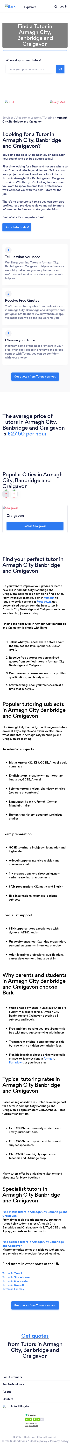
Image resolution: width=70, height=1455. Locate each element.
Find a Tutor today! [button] (17, 227)
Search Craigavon (35, 526)
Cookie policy (38, 1441)
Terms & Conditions (14, 1441)
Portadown (43, 602)
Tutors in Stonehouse (16, 1277)
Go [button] (60, 69)
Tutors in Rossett (13, 1285)
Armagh (49, 598)
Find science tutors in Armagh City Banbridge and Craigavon (33, 1244)
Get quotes (35, 1335)
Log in (63, 6)
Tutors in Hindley (13, 1289)
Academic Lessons (28, 118)
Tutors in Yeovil (12, 1273)
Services (8, 118)
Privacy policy (59, 1441)
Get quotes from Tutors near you (35, 1305)
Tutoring (48, 118)
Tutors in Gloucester (15, 1281)
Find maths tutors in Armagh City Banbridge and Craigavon (35, 1214)
